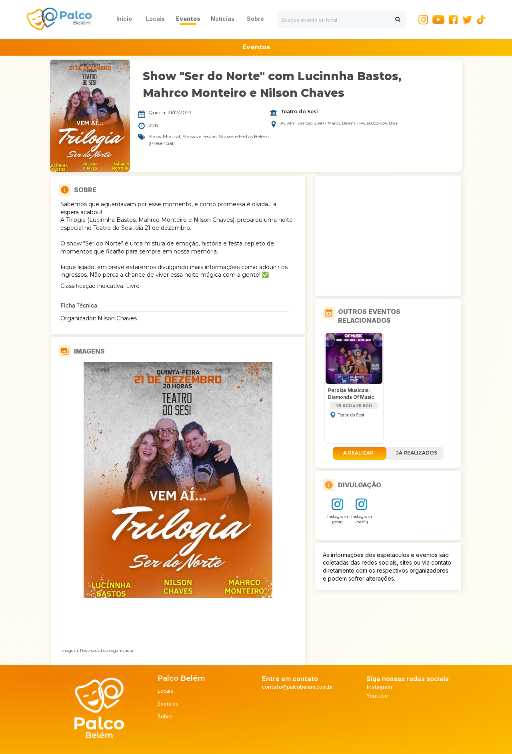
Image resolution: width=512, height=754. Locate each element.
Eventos (168, 704)
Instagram (379, 687)
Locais (165, 691)
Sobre (165, 717)
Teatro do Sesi (299, 111)
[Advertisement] (388, 236)
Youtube (377, 696)
